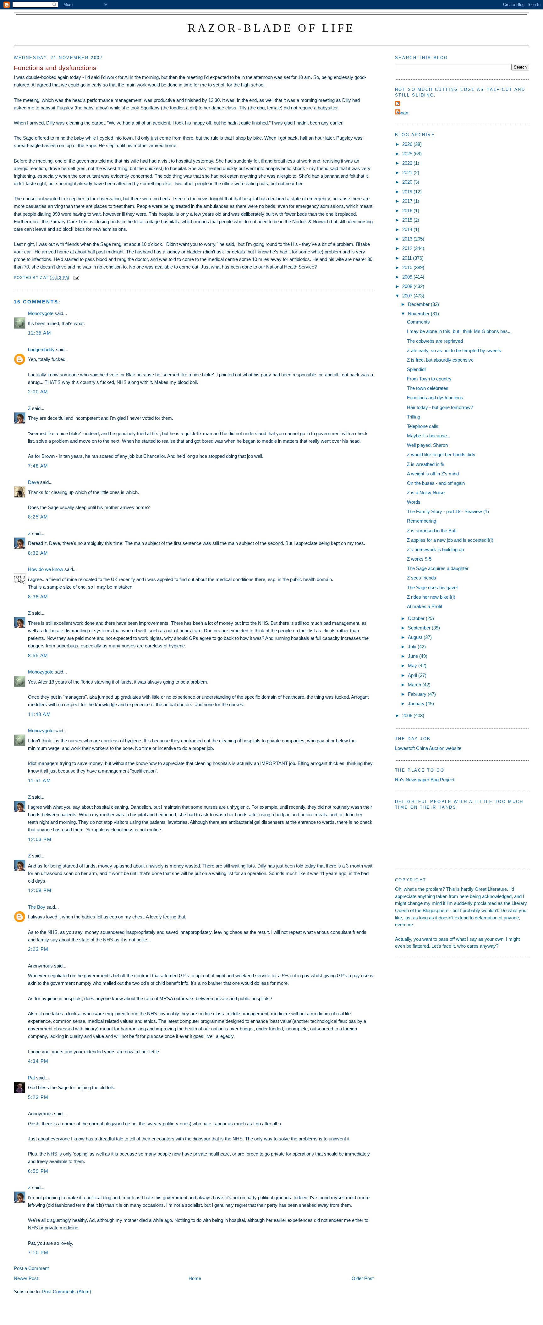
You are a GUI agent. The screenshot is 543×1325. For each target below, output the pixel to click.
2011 (407, 258)
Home (195, 1278)
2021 (408, 172)
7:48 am (38, 465)
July (413, 646)
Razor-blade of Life (271, 27)
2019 (408, 191)
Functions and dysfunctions (435, 397)
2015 (408, 220)
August (416, 637)
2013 (408, 238)
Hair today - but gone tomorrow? (440, 407)
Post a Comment (31, 1268)
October (417, 618)
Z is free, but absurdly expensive (440, 360)
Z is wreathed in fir (425, 464)
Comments (418, 321)
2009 (408, 277)
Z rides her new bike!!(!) (431, 597)
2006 (408, 715)
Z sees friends (421, 577)
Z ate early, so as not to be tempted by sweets (454, 350)
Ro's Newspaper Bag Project (424, 779)
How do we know (45, 569)
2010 (408, 267)
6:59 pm (38, 1171)
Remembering (421, 521)
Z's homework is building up (435, 549)
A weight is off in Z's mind (433, 473)
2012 (408, 248)
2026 (408, 144)
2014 (408, 229)
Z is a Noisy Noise (426, 492)
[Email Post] (76, 277)
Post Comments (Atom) (66, 1291)
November (419, 313)
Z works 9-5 (419, 559)
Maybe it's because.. (428, 435)
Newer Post (26, 1278)
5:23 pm (38, 1097)
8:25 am (38, 516)
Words (413, 502)
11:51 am (39, 780)
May (413, 665)
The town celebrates (427, 388)
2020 (408, 182)
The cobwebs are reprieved (435, 341)
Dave (33, 482)
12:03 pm (40, 839)
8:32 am (38, 553)
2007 (408, 295)
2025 (408, 153)
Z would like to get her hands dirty (441, 454)
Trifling (413, 416)
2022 (408, 163)
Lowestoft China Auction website (428, 748)
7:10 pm (38, 1252)
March (415, 684)
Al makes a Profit (424, 606)
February (418, 694)
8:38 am (38, 596)
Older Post (363, 1278)
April (413, 675)
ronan (402, 112)
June (413, 656)
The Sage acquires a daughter (438, 568)
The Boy (36, 907)
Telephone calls (422, 426)
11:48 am (39, 714)
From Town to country (429, 378)
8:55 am (38, 655)
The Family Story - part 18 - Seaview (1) (448, 511)
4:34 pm (38, 1061)
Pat (31, 1077)
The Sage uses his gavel (432, 587)
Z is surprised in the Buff (432, 530)
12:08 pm (40, 890)
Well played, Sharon (427, 445)
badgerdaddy (41, 349)
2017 (408, 201)
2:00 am (38, 391)
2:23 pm (38, 949)
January (417, 703)
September (420, 627)
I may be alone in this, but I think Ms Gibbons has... (459, 331)
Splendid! (416, 369)
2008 (408, 286)
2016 (408, 210)
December (419, 304)
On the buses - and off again (436, 483)
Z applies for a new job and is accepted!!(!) (450, 540)
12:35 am (39, 332)
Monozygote (40, 313)
